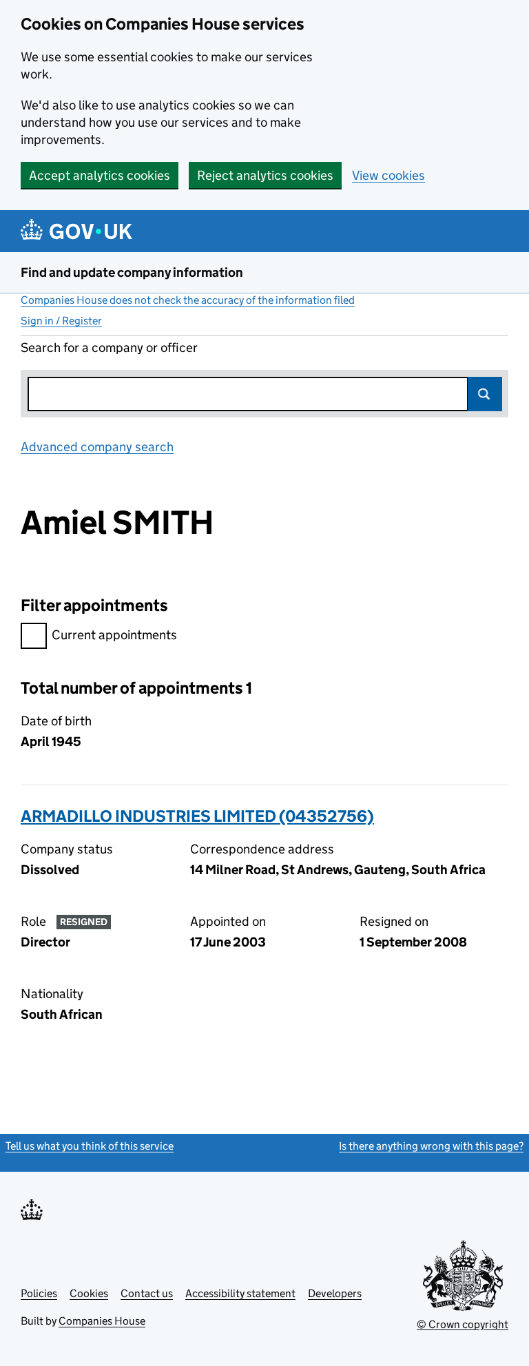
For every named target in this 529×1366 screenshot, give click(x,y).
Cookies (89, 1293)
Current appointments (114, 635)
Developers (335, 1293)
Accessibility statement (240, 1293)
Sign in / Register (61, 320)
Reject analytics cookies (265, 175)
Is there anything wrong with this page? (431, 1145)
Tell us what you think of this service (90, 1145)
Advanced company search (97, 447)
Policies (39, 1293)
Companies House (102, 1320)
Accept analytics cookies (99, 175)
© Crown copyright (462, 1324)
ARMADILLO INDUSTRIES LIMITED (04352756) (197, 816)
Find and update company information (132, 272)
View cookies (388, 175)
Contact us (147, 1293)
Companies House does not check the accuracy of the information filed (188, 300)
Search (485, 394)
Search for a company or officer (109, 347)
